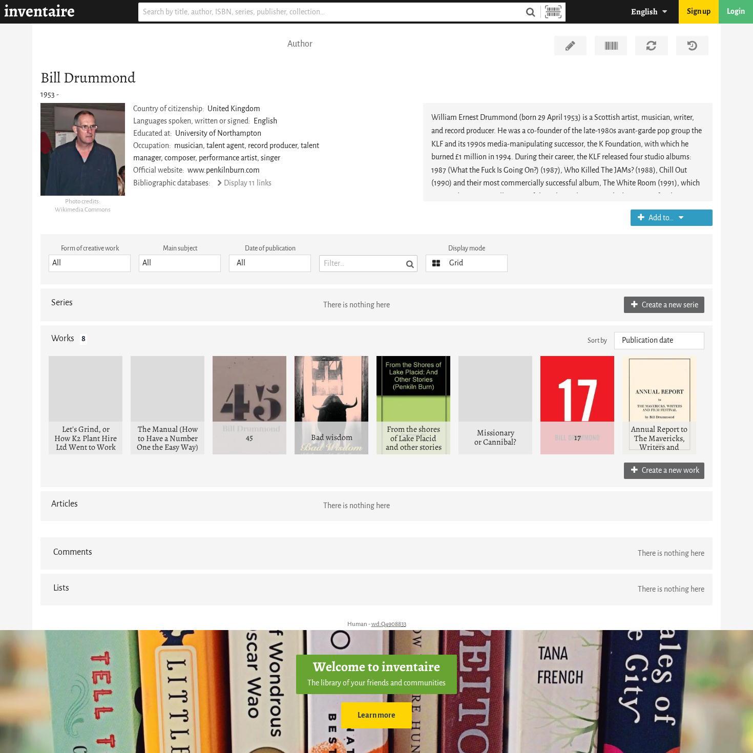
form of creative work (90, 248)
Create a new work (669, 470)
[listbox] (90, 263)
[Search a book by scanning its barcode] (553, 12)
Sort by (597, 340)
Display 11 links (247, 183)
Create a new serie (669, 305)
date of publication (270, 248)
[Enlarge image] (82, 149)
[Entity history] (692, 45)
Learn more (376, 715)
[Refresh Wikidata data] (651, 45)
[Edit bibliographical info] (570, 45)
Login (736, 11)
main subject (180, 248)
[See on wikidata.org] (611, 45)
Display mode (466, 248)
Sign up (698, 11)
